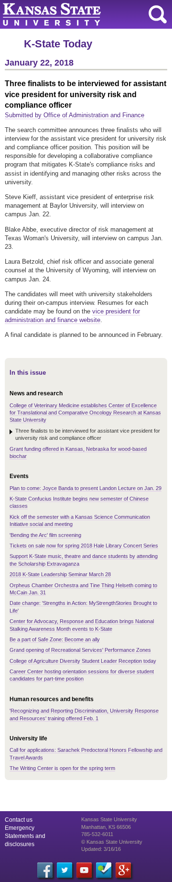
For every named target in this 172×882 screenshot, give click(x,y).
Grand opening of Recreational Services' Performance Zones (80, 650)
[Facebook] (45, 870)
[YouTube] (84, 870)
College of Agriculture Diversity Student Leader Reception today (83, 661)
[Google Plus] (123, 870)
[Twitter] (64, 870)
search (157, 14)
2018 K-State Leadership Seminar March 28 (60, 574)
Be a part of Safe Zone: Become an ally (55, 639)
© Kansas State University (111, 842)
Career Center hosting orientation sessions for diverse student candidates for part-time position (82, 675)
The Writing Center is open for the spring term (62, 768)
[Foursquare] (103, 870)
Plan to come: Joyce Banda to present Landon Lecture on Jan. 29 (85, 488)
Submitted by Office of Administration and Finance (74, 115)
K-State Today (58, 44)
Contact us (18, 819)
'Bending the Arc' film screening (45, 535)
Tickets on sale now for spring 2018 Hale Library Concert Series (84, 545)
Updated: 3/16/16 (101, 849)
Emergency (19, 828)
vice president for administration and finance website (72, 316)
